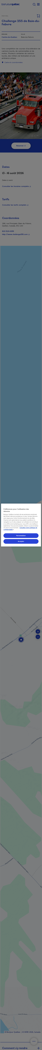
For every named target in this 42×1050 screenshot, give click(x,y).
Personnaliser (21, 535)
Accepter (21, 541)
